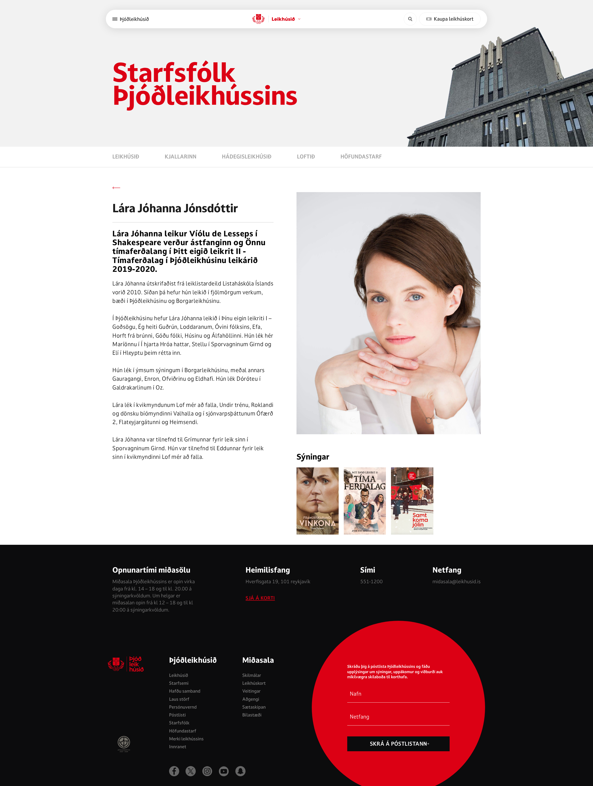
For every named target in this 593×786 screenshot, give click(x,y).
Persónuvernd (183, 707)
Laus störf (179, 699)
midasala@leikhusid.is (456, 581)
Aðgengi (250, 699)
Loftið (306, 156)
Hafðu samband (184, 691)
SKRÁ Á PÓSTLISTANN (398, 743)
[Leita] (410, 19)
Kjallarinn (180, 156)
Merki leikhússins (186, 739)
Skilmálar (251, 675)
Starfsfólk (179, 723)
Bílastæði (252, 715)
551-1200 (371, 581)
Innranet (177, 746)
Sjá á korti (260, 598)
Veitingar (251, 691)
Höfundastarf (361, 156)
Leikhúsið (125, 156)
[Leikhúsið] (258, 19)
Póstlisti (177, 715)
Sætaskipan (254, 707)
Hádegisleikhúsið (246, 156)
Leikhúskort (254, 683)
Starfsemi (179, 683)
